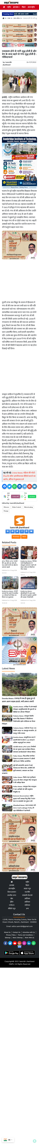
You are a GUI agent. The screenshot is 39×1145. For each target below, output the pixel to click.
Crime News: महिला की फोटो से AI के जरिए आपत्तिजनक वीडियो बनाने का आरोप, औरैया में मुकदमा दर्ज (19, 476)
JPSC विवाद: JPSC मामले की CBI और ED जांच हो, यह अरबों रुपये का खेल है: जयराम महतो (10, 564)
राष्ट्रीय (9, 7)
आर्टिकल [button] (27, 901)
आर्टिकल (27, 898)
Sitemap (8, 937)
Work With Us (29, 937)
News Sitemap (18, 937)
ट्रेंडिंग (11, 901)
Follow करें (16, 496)
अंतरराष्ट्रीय (31, 7)
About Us (7, 932)
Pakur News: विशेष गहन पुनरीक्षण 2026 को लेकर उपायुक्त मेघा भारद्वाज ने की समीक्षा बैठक (25, 780)
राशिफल (27, 905)
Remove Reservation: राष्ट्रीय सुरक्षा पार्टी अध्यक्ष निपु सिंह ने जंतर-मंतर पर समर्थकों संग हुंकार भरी (24, 799)
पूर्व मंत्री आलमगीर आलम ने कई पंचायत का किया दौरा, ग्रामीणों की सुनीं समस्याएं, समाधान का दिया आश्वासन (18, 769)
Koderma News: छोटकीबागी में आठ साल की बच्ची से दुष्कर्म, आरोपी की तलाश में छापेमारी (28, 594)
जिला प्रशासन (11, 892)
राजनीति (27, 892)
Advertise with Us (29, 932)
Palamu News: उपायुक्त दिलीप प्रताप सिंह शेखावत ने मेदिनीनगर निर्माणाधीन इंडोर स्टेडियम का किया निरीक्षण (18, 720)
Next (24, 536)
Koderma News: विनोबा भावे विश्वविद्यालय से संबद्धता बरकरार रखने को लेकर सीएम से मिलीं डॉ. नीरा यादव (29, 565)
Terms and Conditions (25, 935)
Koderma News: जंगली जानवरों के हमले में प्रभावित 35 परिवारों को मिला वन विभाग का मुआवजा (10, 594)
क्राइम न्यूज (27, 888)
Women (6, 507)
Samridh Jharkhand (7, 63)
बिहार (24, 7)
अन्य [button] (27, 908)
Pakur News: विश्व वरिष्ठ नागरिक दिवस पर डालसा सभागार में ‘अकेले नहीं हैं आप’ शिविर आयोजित (24, 759)
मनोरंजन (11, 905)
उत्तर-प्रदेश (16, 18)
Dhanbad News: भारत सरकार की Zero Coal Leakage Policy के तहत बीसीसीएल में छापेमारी (24, 808)
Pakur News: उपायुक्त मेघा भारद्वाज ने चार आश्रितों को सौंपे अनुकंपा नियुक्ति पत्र (24, 789)
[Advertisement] (19, 280)
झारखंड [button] (16, 7)
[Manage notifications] (34, 1141)
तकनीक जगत (11, 895)
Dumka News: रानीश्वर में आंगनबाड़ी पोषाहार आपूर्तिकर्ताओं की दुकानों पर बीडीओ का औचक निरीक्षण (25, 709)
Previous (16, 536)
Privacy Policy (11, 935)
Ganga (6, 511)
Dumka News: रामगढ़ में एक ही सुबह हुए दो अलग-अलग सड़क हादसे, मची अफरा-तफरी (18, 700)
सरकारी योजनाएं (27, 895)
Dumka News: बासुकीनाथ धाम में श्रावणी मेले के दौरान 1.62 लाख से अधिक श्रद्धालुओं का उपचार (24, 740)
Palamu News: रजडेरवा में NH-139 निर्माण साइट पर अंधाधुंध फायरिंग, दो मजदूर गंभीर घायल (24, 731)
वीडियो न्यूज (11, 908)
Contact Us (16, 932)
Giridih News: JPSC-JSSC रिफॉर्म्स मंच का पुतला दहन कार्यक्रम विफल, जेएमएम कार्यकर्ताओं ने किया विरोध (24, 749)
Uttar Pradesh (17, 507)
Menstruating (29, 507)
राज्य (8, 18)
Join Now (32, 496)
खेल (11, 898)
